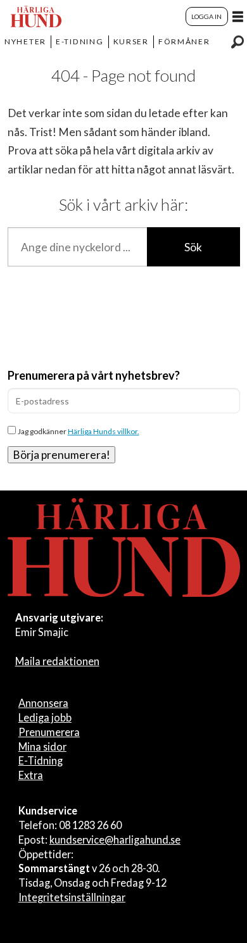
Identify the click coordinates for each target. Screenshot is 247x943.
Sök (193, 247)
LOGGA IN (206, 16)
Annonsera (43, 703)
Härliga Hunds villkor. (103, 431)
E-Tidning (40, 760)
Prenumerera (49, 732)
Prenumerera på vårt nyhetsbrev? (94, 375)
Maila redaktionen (57, 661)
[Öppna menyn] (237, 16)
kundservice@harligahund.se (114, 840)
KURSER (131, 41)
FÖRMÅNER (184, 41)
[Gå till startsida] (36, 16)
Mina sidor (42, 746)
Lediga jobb (45, 717)
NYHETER (25, 41)
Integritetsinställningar (71, 897)
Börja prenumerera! (61, 454)
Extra (30, 775)
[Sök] (237, 41)
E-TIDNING (80, 41)
